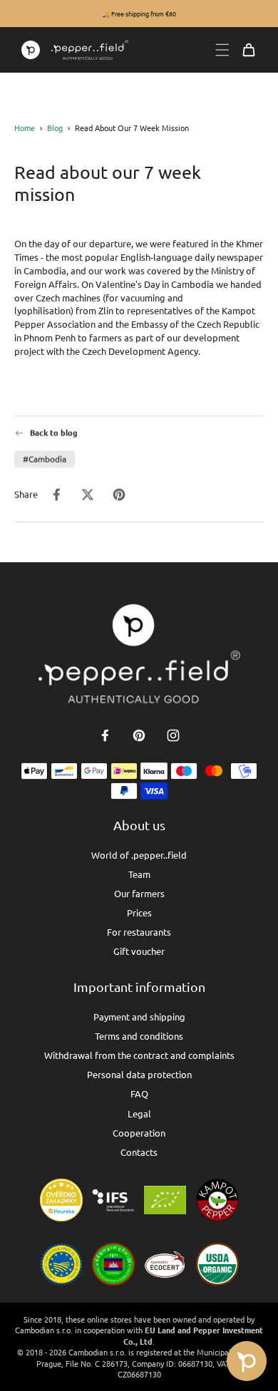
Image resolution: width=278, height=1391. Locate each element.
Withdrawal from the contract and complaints (139, 1055)
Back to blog (54, 433)
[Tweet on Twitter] (87, 494)
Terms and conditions (139, 1036)
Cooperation (139, 1133)
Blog (55, 127)
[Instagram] (173, 735)
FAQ (139, 1093)
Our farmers (139, 893)
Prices (139, 912)
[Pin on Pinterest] (119, 494)
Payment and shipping (139, 1016)
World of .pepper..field (139, 855)
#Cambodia (44, 459)
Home (24, 127)
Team (139, 874)
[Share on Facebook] (56, 494)
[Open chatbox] (247, 1361)
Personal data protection (139, 1074)
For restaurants (139, 932)
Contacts (139, 1152)
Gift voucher (139, 951)
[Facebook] (104, 735)
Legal (139, 1113)
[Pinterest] (139, 735)
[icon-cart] (249, 50)
